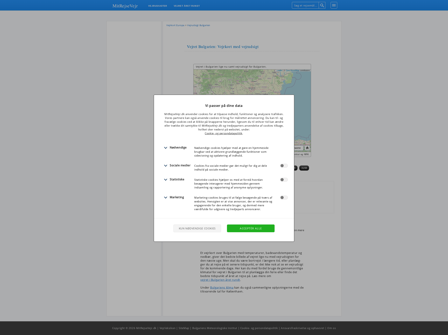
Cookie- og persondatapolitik (223, 133)
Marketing (177, 197)
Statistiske (177, 179)
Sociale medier (180, 165)
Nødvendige (178, 147)
